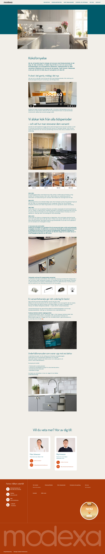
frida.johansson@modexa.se (41, 465)
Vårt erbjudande (69, 2)
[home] (8, 2)
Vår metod (47, 2)
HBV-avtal (43, 493)
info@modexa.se (14, 500)
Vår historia (87, 487)
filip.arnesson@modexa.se (67, 466)
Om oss (92, 2)
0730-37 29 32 (64, 462)
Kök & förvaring (36, 487)
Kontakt (98, 2)
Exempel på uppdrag (82, 2)
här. (42, 319)
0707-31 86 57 (37, 460)
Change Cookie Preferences (20, 551)
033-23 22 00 (13, 495)
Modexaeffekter (57, 2)
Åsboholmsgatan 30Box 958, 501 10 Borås (15, 489)
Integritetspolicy (8, 551)
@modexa (13, 505)
